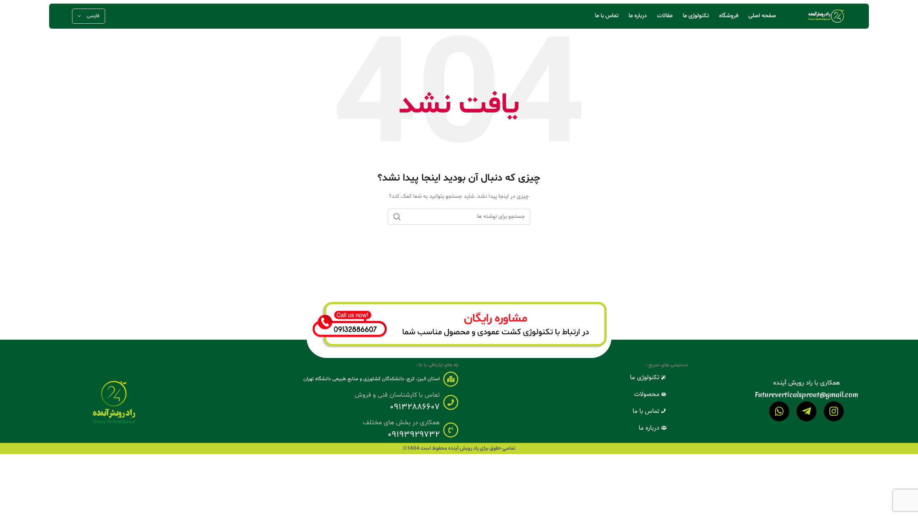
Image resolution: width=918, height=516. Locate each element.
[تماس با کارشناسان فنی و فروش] (450, 402)
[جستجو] (397, 217)
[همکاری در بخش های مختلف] (450, 430)
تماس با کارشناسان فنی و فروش (397, 395)
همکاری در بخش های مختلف (401, 422)
